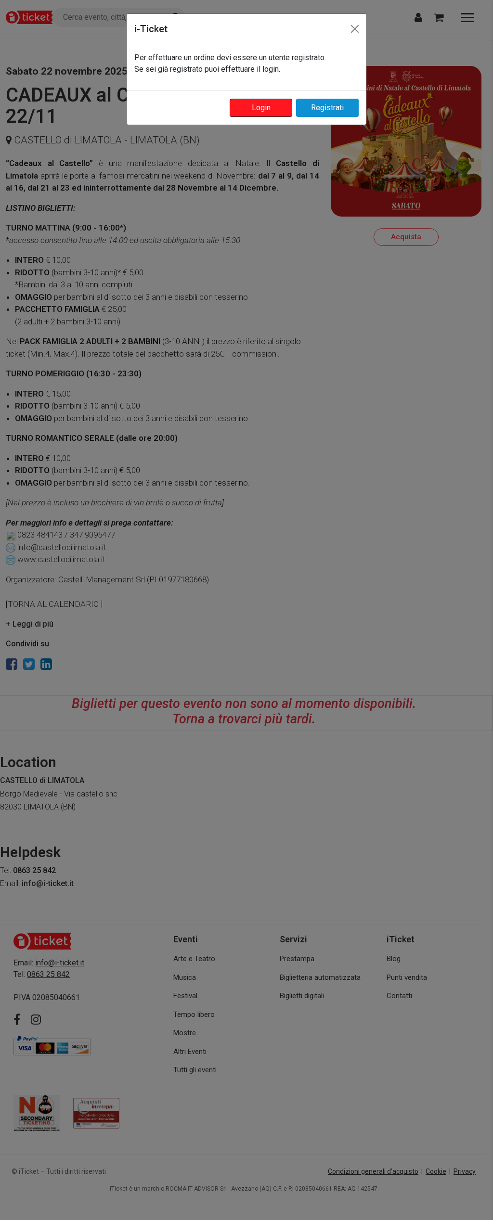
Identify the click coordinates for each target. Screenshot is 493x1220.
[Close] (355, 29)
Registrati (327, 107)
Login (261, 107)
